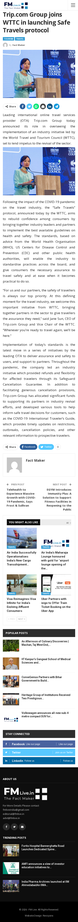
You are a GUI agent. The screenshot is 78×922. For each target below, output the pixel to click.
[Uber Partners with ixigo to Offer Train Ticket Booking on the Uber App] (56, 584)
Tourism (8, 38)
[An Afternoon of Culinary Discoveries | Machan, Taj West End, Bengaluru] (11, 646)
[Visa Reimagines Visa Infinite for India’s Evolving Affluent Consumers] (22, 584)
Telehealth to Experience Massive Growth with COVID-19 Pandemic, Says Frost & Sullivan (21, 497)
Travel (19, 38)
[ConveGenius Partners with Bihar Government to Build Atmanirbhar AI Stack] (11, 681)
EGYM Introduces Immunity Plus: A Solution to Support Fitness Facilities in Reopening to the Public (57, 499)
